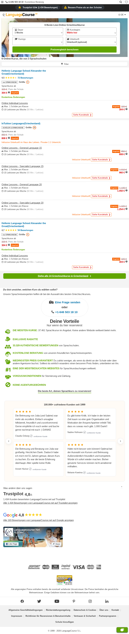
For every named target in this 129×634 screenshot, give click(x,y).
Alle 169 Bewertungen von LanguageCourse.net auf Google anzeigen (38, 520)
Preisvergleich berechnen (64, 49)
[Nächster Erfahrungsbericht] (120, 441)
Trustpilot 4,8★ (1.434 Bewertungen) (40, 7)
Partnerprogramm (107, 616)
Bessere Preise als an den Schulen (85, 7)
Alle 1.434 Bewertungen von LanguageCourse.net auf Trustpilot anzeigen (40, 503)
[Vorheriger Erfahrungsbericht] (9, 441)
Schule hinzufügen (64, 622)
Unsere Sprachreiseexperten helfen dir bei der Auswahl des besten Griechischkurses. (47, 294)
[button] (2, 2)
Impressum (16, 616)
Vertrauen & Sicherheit (85, 616)
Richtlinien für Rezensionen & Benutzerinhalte (47, 616)
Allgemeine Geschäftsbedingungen (25, 610)
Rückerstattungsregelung (58, 610)
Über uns (103, 610)
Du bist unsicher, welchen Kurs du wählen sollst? (30, 289)
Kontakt (115, 610)
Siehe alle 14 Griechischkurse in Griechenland (63, 276)
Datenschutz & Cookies (85, 610)
